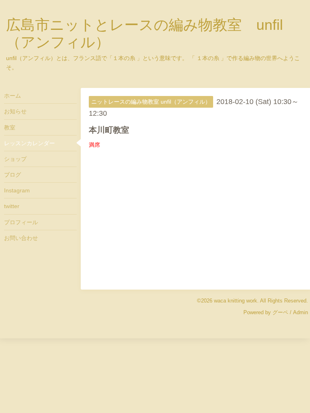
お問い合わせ (21, 238)
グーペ (280, 312)
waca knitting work (235, 301)
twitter (11, 206)
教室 (9, 127)
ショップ (15, 159)
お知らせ (15, 111)
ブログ (12, 174)
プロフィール (21, 222)
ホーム (12, 95)
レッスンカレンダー (29, 143)
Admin (300, 312)
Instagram (17, 190)
